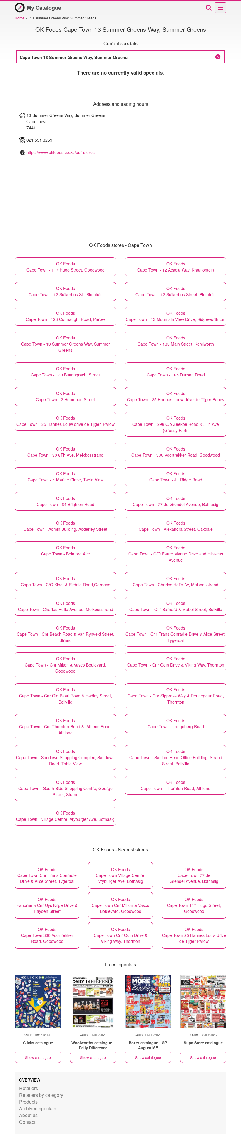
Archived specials (37, 1108)
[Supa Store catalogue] (203, 1001)
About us (28, 1115)
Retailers (28, 1088)
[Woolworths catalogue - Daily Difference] (93, 1001)
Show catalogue (38, 1057)
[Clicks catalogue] (38, 1001)
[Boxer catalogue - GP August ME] (148, 1001)
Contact (27, 1122)
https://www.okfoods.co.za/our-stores (60, 152)
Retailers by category (41, 1095)
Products (28, 1101)
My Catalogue (44, 7)
